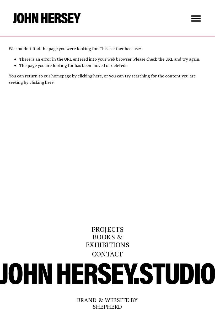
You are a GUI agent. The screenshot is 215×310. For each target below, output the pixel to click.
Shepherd (107, 306)
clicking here (90, 76)
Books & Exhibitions (108, 241)
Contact (107, 254)
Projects (107, 229)
